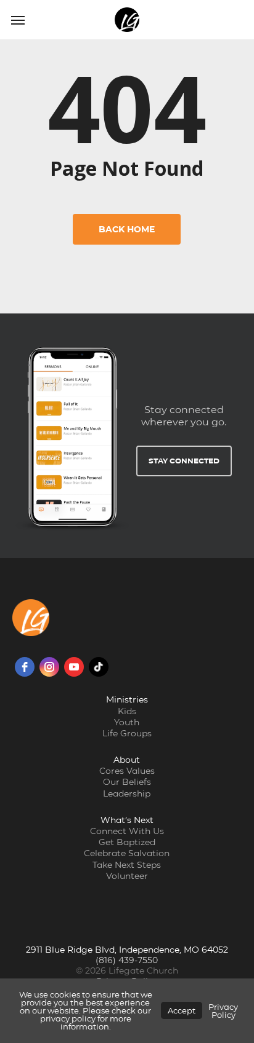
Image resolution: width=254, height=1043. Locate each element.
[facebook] (25, 667)
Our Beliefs (127, 781)
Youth (126, 722)
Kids (127, 711)
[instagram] (49, 667)
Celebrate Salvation (127, 853)
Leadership (126, 793)
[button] (18, 20)
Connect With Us (127, 830)
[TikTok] (99, 667)
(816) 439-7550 (127, 960)
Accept (181, 1010)
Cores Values (127, 770)
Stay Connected (184, 460)
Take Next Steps (126, 864)
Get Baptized (127, 842)
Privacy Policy (223, 1011)
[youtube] (74, 667)
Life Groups (127, 733)
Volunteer (127, 875)
